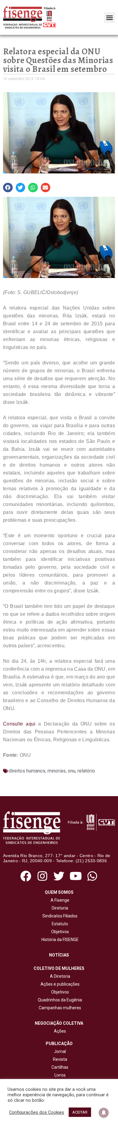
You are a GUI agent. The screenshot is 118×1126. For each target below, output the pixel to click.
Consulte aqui (19, 723)
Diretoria (59, 908)
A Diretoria (59, 976)
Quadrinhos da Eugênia (59, 999)
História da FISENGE (59, 939)
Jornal (60, 1051)
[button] (109, 17)
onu (71, 771)
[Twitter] (58, 876)
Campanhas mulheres (59, 1007)
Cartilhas (59, 1067)
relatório (86, 771)
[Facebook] (25, 876)
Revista (60, 1059)
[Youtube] (75, 876)
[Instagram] (42, 876)
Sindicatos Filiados (59, 915)
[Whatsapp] (92, 876)
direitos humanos (27, 771)
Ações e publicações (59, 984)
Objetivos (59, 931)
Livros (60, 1075)
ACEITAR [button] (79, 1112)
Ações (59, 1031)
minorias (57, 771)
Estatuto (59, 923)
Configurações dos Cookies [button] (36, 1112)
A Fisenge (59, 900)
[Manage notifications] (104, 1113)
